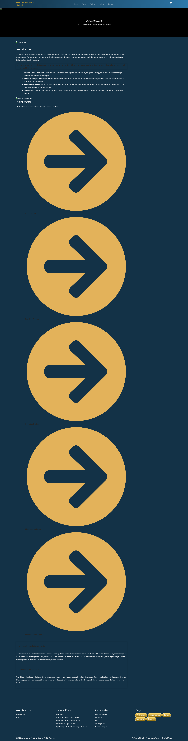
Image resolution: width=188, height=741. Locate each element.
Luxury (166, 715)
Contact (110, 4)
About (84, 4)
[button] (71, 646)
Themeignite (150, 738)
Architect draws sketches (29, 669)
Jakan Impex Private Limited (87, 24)
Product (92, 4)
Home (76, 4)
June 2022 (19, 717)
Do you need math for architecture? (68, 720)
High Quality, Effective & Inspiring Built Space (71, 727)
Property (151, 719)
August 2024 (20, 714)
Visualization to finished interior (32, 646)
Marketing (140, 719)
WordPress (168, 738)
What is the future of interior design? (68, 717)
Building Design (100, 724)
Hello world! (60, 714)
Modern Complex (101, 727)
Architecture (99, 717)
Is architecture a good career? (66, 724)
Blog (96, 720)
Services (101, 4)
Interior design (155, 715)
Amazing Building (101, 714)
